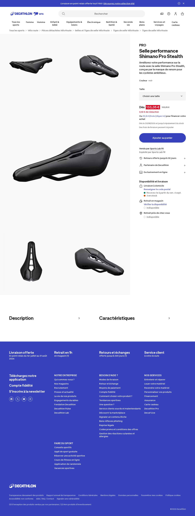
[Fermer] (183, 3)
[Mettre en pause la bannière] (179, 3)
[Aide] (168, 13)
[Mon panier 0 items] (182, 13)
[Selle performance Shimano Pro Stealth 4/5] (32, 262)
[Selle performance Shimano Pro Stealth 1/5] (97, 66)
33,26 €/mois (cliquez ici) (154, 116)
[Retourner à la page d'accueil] (27, 13)
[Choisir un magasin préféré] (161, 13)
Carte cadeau (176, 23)
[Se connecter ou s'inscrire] (175, 13)
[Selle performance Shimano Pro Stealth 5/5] (97, 262)
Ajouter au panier (162, 137)
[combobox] (162, 96)
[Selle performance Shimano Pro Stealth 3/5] (65, 164)
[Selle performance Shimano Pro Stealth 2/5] (32, 66)
